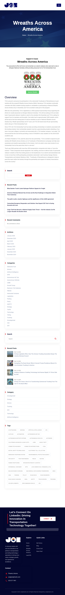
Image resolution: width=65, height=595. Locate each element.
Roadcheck (33, 475)
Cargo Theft (43, 442)
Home (24, 35)
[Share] (63, 1)
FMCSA (9, 291)
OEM (9, 475)
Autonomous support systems (17, 438)
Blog (37, 546)
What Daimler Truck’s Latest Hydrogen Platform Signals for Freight (26, 188)
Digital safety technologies (16, 450)
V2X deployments (13, 483)
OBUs (53, 471)
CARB (8, 283)
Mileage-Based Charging (15, 471)
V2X (8, 323)
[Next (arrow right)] (62, 297)
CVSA (44, 446)
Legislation (10, 296)
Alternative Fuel (11, 266)
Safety (33, 479)
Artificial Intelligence (12, 272)
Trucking (9, 317)
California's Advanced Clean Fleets (18, 442)
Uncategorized (11, 320)
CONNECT (47, 519)
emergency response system (16, 454)
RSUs (26, 479)
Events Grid (39, 548)
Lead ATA (28, 555)
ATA (46, 430)
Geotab (42, 458)
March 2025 (10, 244)
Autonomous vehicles (36, 438)
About (27, 546)
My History (39, 543)
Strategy (9, 307)
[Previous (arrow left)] (3, 297)
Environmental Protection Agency (39, 454)
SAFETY (9, 304)
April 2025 (10, 241)
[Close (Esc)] (60, 1)
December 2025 (11, 238)
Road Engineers (44, 475)
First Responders (23, 458)
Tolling (9, 315)
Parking (9, 299)
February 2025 (11, 246)
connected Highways (14, 446)
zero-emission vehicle (28, 483)
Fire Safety (11, 458)
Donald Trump (11, 285)
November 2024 (11, 254)
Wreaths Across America (28, 550)
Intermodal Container (13, 293)
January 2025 (11, 249)
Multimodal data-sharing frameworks (37, 471)
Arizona (9, 269)
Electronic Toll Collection (14, 288)
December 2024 (11, 252)
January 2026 (11, 236)
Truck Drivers (42, 479)
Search (9, 171)
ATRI (8, 274)
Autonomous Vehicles (13, 280)
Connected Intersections (31, 446)
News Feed (39, 551)
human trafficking (14, 462)
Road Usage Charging (14, 479)
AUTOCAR (10, 434)
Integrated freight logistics (31, 462)
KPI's (26, 467)
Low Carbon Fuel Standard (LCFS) (41, 467)
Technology (10, 312)
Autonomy (49, 438)
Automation (20, 434)
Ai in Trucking (12, 430)
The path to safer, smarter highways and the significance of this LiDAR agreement (30, 199)
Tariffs (9, 309)
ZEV (8, 325)
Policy (9, 301)
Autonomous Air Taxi (13, 277)
